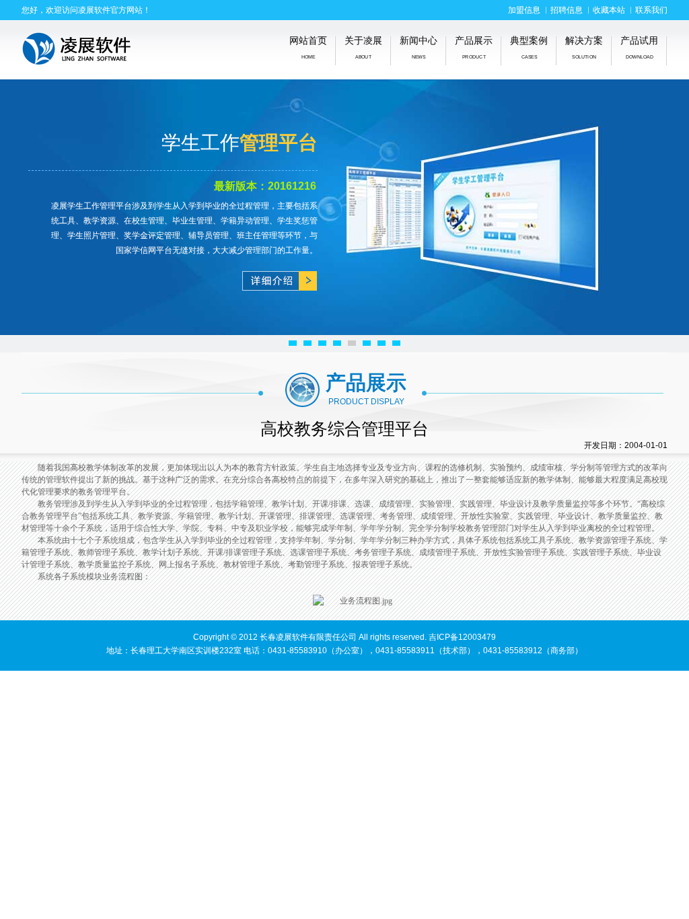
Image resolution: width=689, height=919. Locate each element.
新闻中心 (418, 47)
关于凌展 (363, 47)
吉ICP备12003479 (462, 637)
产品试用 (639, 47)
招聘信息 (566, 10)
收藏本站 (609, 10)
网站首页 (308, 47)
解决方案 (584, 47)
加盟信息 (524, 10)
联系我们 (651, 10)
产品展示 (474, 47)
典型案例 (529, 47)
